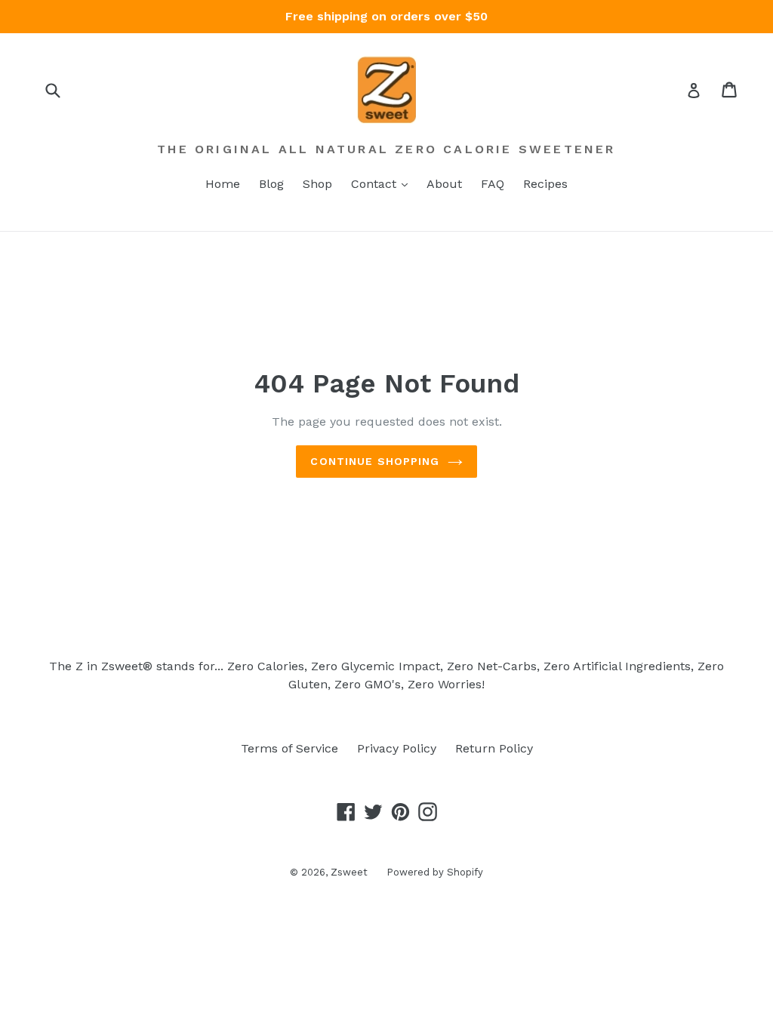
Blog (271, 184)
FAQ (492, 184)
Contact (375, 184)
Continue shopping (374, 461)
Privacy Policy (396, 748)
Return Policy (494, 748)
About (444, 184)
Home (222, 184)
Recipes (545, 184)
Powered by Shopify (434, 872)
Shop (317, 184)
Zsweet (349, 872)
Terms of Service (289, 748)
